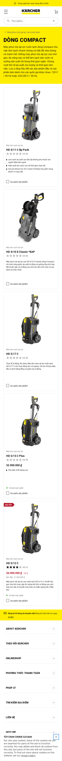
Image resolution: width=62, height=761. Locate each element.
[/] (31, 11)
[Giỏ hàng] (56, 11)
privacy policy (28, 755)
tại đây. (11, 617)
